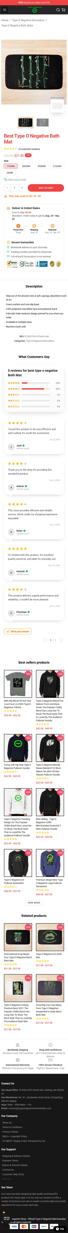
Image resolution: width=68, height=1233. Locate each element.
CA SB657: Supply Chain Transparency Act (23, 1141)
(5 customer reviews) (29, 149)
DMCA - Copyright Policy (14, 1136)
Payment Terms (10, 1160)
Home (4, 20)
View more (34, 903)
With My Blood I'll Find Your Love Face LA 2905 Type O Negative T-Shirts (17, 704)
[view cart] (63, 10)
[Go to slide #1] (25, 122)
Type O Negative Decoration (28, 20)
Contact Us (8, 1169)
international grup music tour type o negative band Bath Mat (18, 957)
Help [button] (62, 1229)
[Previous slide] (6, 72)
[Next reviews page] (61, 640)
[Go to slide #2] (43, 122)
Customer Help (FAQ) (13, 1174)
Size (6, 161)
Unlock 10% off (7, 1218)
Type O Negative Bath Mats (17, 25)
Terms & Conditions (12, 1127)
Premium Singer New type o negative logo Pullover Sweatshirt (49, 883)
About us (7, 1122)
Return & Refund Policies (14, 1165)
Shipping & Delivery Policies (16, 1156)
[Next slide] (61, 72)
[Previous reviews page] (45, 640)
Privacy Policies (10, 1131)
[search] (58, 10)
